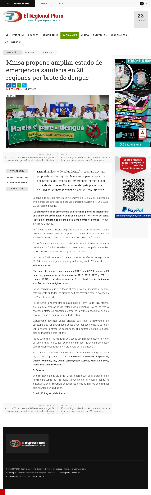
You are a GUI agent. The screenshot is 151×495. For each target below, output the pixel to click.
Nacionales (70, 35)
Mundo (85, 35)
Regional (58, 469)
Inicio (6, 35)
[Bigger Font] (26, 177)
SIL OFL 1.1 (39, 476)
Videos (44, 3)
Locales (33, 35)
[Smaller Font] (7, 177)
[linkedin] (14, 85)
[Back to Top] (2, 492)
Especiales (100, 35)
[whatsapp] (19, 85)
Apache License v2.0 (72, 473)
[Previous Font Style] (7, 182)
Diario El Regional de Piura (17, 3)
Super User (13, 89)
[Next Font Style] (26, 182)
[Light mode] (142, 3)
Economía (47, 52)
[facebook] (8, 85)
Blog (61, 3)
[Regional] (33, 16)
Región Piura (51, 35)
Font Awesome (12, 476)
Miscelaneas (119, 35)
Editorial (18, 35)
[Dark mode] (147, 3)
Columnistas (13, 42)
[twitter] (24, 85)
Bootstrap (10, 473)
